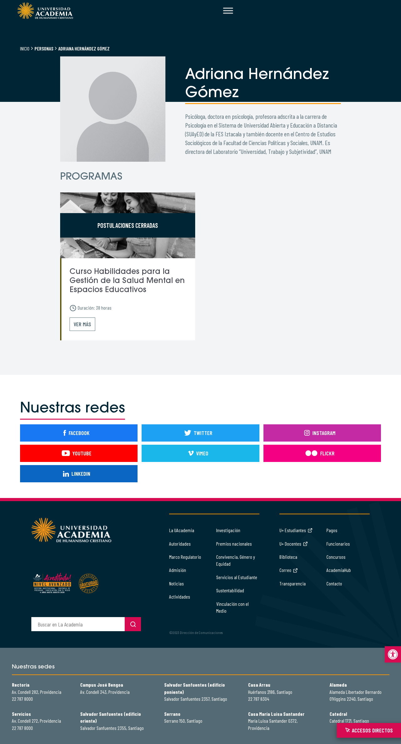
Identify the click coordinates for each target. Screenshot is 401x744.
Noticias (176, 583)
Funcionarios (338, 544)
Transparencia (292, 583)
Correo (285, 570)
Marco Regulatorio (185, 557)
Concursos (336, 557)
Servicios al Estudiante (236, 577)
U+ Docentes (290, 544)
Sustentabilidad (230, 590)
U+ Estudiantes (292, 530)
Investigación (228, 530)
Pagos (331, 530)
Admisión (177, 570)
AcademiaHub (338, 570)
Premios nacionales (234, 544)
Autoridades (180, 544)
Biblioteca (288, 557)
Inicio (24, 48)
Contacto (334, 583)
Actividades (179, 597)
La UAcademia (181, 530)
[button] (393, 654)
